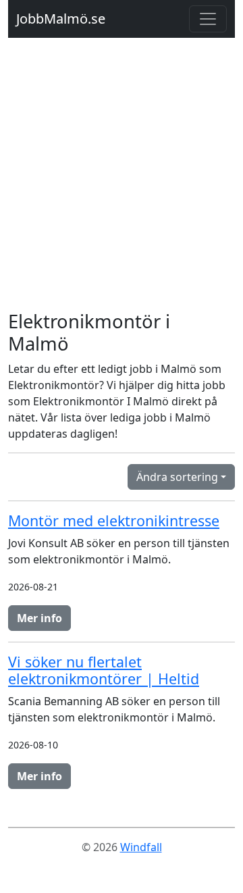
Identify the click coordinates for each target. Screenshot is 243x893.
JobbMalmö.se (60, 18)
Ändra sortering (177, 476)
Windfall (141, 847)
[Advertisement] (121, 182)
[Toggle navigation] (208, 18)
